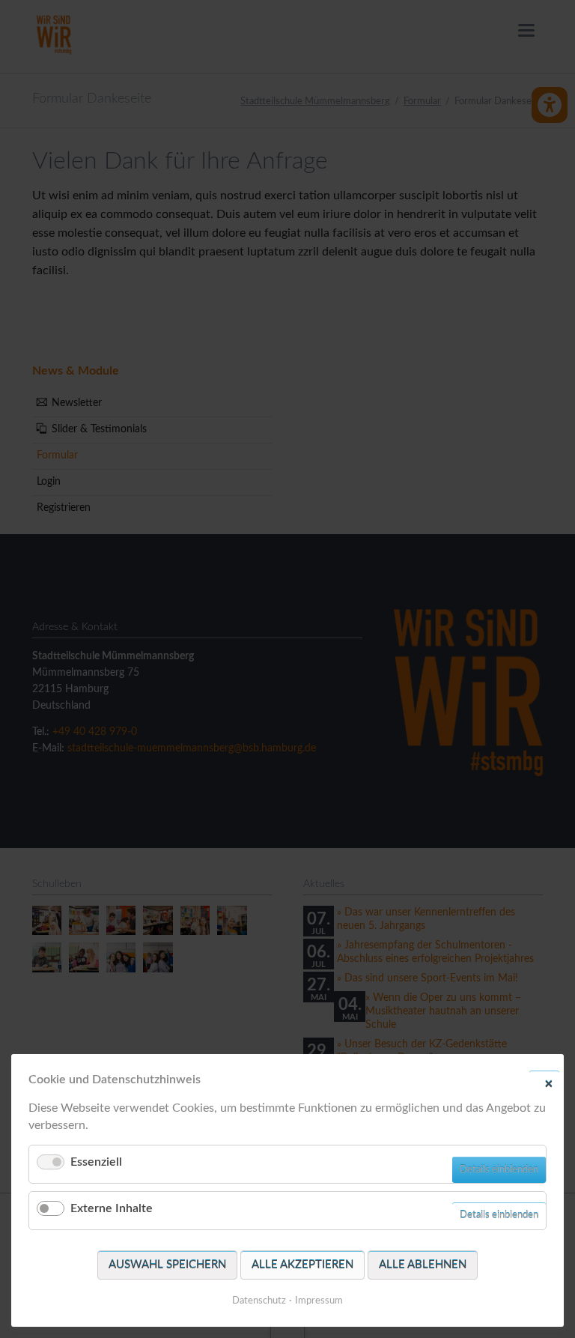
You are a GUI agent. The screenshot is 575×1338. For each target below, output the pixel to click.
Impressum (319, 1301)
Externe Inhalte (111, 1208)
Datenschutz (259, 1301)
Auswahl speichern (167, 1265)
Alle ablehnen (422, 1265)
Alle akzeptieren (302, 1265)
